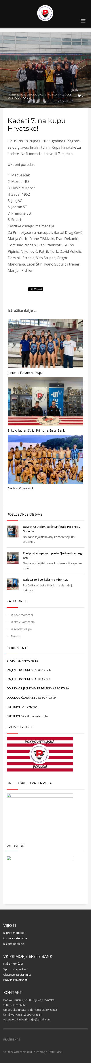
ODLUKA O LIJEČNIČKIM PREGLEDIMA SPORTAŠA (38, 688)
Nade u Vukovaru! (20, 488)
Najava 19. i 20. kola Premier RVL (45, 580)
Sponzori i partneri (15, 969)
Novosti (26, 97)
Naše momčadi (13, 964)
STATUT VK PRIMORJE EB (22, 661)
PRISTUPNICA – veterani (22, 707)
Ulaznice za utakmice (17, 975)
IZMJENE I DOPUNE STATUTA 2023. (29, 679)
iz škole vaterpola (23, 622)
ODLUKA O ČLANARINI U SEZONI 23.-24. (32, 698)
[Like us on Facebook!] (23, 1039)
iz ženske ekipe (21, 629)
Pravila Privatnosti (15, 980)
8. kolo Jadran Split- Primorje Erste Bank (36, 430)
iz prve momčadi (22, 615)
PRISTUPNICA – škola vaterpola (27, 716)
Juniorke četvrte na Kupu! (25, 373)
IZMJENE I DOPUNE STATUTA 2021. (29, 670)
